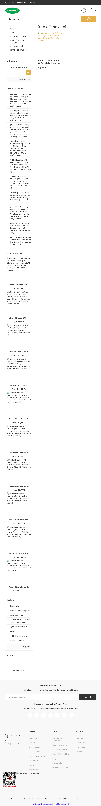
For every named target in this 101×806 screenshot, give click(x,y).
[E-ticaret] (50, 804)
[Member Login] (83, 10)
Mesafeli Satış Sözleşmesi (57, 739)
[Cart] (93, 10)
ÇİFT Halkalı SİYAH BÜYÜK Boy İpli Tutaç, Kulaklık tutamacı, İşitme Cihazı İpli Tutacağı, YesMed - (49, 61)
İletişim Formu (34, 752)
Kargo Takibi (34, 761)
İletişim (31, 765)
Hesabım (79, 738)
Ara (28, 72)
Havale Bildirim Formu (37, 756)
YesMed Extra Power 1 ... (19, 419)
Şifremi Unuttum (35, 747)
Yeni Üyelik (33, 738)
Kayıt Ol (87, 697)
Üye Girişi (32, 743)
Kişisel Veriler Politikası (61, 754)
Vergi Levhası (34, 769)
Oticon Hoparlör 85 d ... (19, 351)
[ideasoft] (36, 804)
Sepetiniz (79, 752)
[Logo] (12, 10)
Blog (54, 758)
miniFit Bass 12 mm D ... (19, 284)
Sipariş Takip (81, 743)
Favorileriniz (80, 747)
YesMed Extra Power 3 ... (18, 553)
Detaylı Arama (24, 79)
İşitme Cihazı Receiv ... (19, 385)
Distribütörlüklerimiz (60, 767)
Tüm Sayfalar (24, 646)
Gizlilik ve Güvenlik (59, 745)
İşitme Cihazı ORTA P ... (19, 318)
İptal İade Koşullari (59, 749)
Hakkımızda (57, 763)
